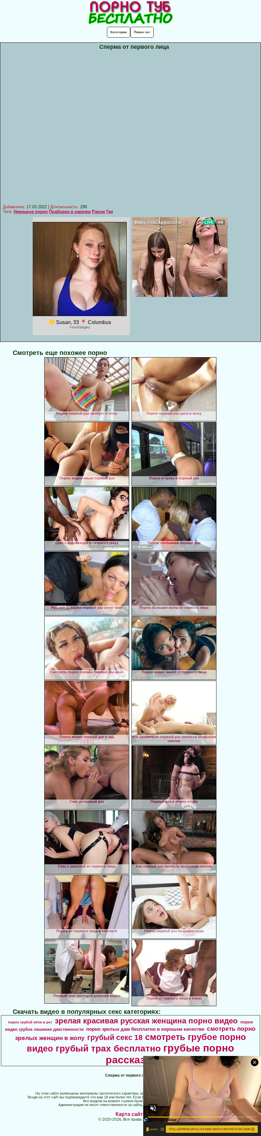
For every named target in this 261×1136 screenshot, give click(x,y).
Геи (109, 211)
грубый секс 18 (115, 1037)
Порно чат (142, 32)
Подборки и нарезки (70, 211)
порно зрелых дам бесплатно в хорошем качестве (145, 1029)
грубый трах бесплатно (108, 1048)
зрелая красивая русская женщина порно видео (146, 1020)
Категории (118, 32)
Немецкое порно (31, 211)
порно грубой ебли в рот (30, 1022)
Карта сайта (131, 1114)
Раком (98, 211)
